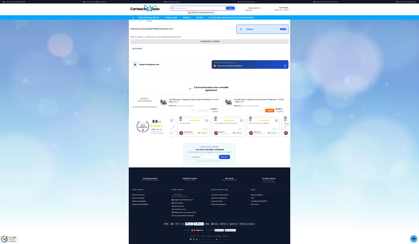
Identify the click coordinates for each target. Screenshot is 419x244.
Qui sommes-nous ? (179, 209)
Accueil (133, 21)
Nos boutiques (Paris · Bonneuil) (183, 215)
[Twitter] (194, 239)
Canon (203, 236)
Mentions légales (257, 195)
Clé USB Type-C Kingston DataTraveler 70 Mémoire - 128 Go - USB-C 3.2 (259, 100)
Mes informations (138, 195)
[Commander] (269, 110)
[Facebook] (191, 239)
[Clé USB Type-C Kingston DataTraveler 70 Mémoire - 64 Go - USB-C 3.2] (163, 101)
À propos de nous (178, 206)
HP (198, 236)
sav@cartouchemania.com (183, 200)
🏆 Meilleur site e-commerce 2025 (184, 212)
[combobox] (209, 41)
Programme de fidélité (140, 204)
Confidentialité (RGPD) (259, 201)
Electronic (137, 48)
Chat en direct (178, 203)
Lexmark (225, 236)
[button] (200, 17)
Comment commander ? (220, 195)
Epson (193, 236)
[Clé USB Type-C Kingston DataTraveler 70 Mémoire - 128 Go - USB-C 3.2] (228, 101)
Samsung (217, 236)
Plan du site (255, 204)
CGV (252, 198)
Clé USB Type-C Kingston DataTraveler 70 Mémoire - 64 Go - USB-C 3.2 (194, 100)
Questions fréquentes (219, 198)
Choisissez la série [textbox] (210, 41)
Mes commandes (138, 198)
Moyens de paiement (218, 204)
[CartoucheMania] (145, 8)
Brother (210, 236)
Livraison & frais (216, 201)
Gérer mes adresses (139, 201)
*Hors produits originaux (269, 182)
